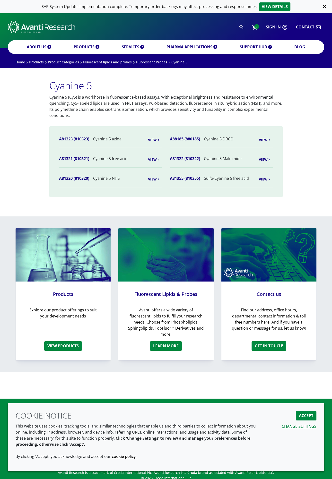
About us (37, 47)
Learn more (166, 346)
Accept (306, 415)
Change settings (299, 426)
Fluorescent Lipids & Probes (165, 294)
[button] (255, 27)
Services (131, 47)
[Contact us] (268, 255)
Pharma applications (189, 47)
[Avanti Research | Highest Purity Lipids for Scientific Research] (41, 27)
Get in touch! (269, 346)
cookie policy (124, 456)
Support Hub (254, 47)
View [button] (152, 139)
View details (275, 6)
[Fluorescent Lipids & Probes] (165, 255)
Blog (299, 47)
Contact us (269, 294)
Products (85, 47)
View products (63, 346)
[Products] (63, 255)
